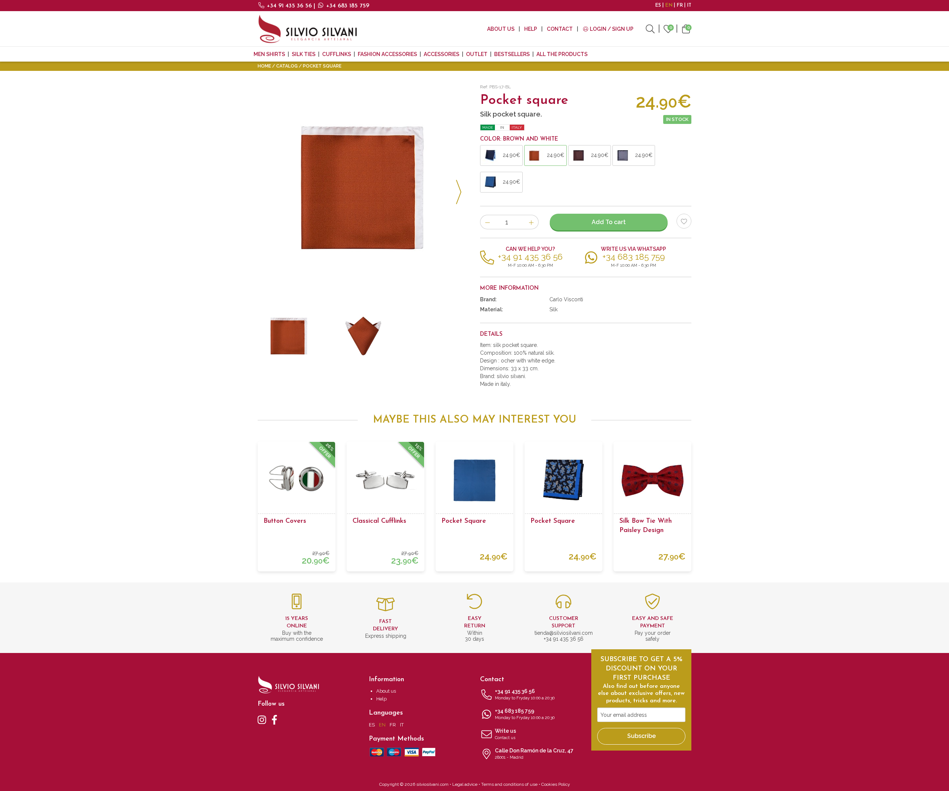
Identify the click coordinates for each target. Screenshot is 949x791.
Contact (560, 29)
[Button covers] (297, 480)
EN (668, 5)
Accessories (441, 54)
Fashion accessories (387, 54)
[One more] (531, 222)
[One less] (487, 222)
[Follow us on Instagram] (262, 719)
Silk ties (303, 54)
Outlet (476, 54)
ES (658, 5)
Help (530, 29)
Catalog (287, 66)
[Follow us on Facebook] (274, 719)
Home (264, 66)
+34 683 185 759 (346, 6)
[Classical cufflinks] (386, 480)
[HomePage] (308, 28)
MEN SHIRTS (269, 54)
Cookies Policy (555, 784)
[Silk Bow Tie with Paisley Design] (652, 480)
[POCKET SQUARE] (363, 187)
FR (680, 5)
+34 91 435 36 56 (289, 6)
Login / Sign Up (611, 29)
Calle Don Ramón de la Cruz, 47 (534, 754)
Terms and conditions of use (509, 784)
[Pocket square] (474, 480)
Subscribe (641, 735)
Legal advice (464, 784)
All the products (562, 54)
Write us (505, 734)
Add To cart (609, 222)
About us (501, 29)
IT (689, 5)
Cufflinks (336, 54)
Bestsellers (512, 54)
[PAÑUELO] (363, 336)
